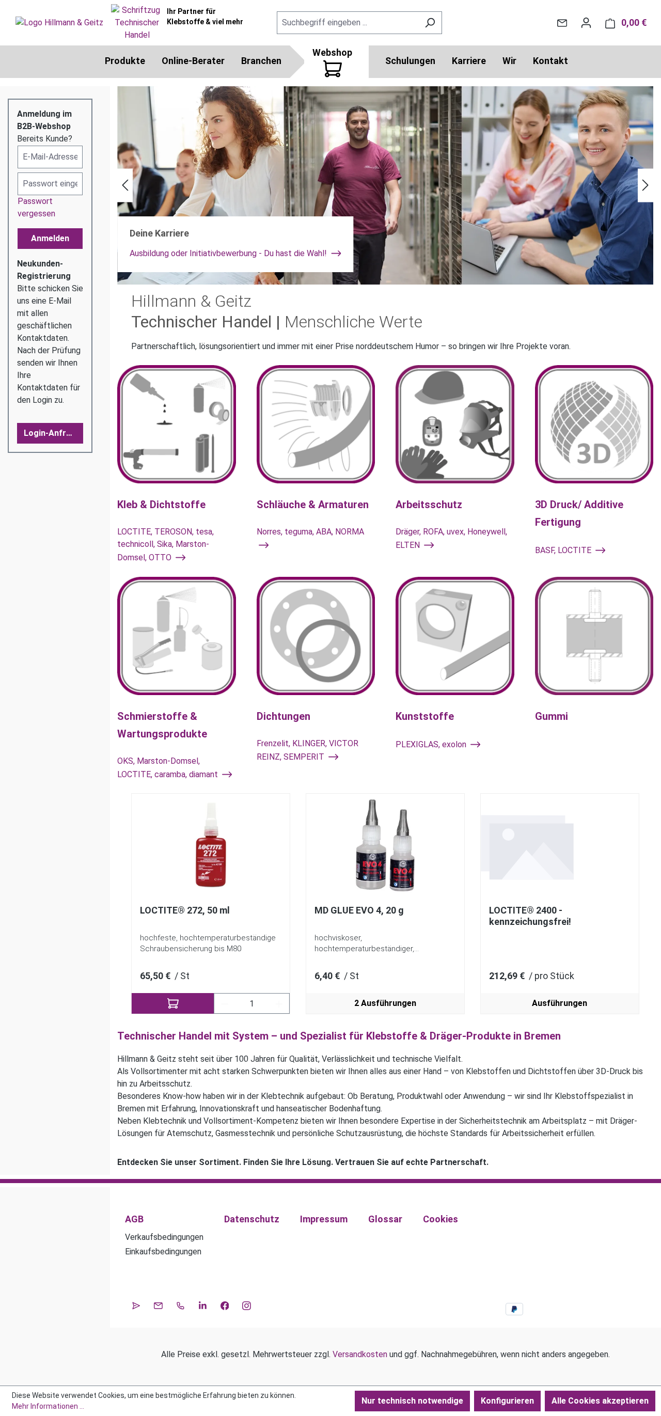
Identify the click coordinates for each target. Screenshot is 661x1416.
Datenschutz (251, 1219)
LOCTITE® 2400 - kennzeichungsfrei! (530, 916)
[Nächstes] (645, 185)
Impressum (324, 1219)
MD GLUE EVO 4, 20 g (359, 910)
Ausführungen (559, 1003)
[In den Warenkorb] (173, 1003)
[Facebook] (225, 1304)
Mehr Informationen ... (48, 1406)
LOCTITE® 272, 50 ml (185, 910)
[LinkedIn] (203, 1304)
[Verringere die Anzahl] (224, 1003)
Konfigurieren (507, 1401)
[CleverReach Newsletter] (136, 1304)
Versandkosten (360, 1354)
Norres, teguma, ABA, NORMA (310, 532)
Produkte (125, 60)
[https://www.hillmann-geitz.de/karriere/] (385, 185)
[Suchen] (430, 22)
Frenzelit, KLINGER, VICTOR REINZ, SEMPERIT (307, 750)
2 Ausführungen (385, 1003)
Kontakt (550, 60)
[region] (385, 904)
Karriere (469, 60)
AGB (134, 1219)
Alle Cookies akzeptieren (600, 1401)
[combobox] (347, 22)
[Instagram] (246, 1304)
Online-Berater (193, 60)
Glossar (385, 1219)
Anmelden (50, 238)
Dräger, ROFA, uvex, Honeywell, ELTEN (451, 538)
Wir (509, 60)
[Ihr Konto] (586, 22)
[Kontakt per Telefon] (180, 1304)
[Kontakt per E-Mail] (562, 22)
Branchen (261, 60)
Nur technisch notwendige (412, 1401)
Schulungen (410, 60)
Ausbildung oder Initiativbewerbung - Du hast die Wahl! (229, 253)
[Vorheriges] (125, 185)
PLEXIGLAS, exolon (432, 744)
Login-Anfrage (52, 433)
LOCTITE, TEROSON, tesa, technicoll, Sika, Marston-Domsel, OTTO (165, 544)
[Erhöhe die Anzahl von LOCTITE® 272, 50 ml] (279, 1003)
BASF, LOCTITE (564, 551)
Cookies (440, 1219)
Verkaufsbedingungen (164, 1237)
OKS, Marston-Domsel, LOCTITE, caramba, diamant (168, 767)
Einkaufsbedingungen (163, 1251)
